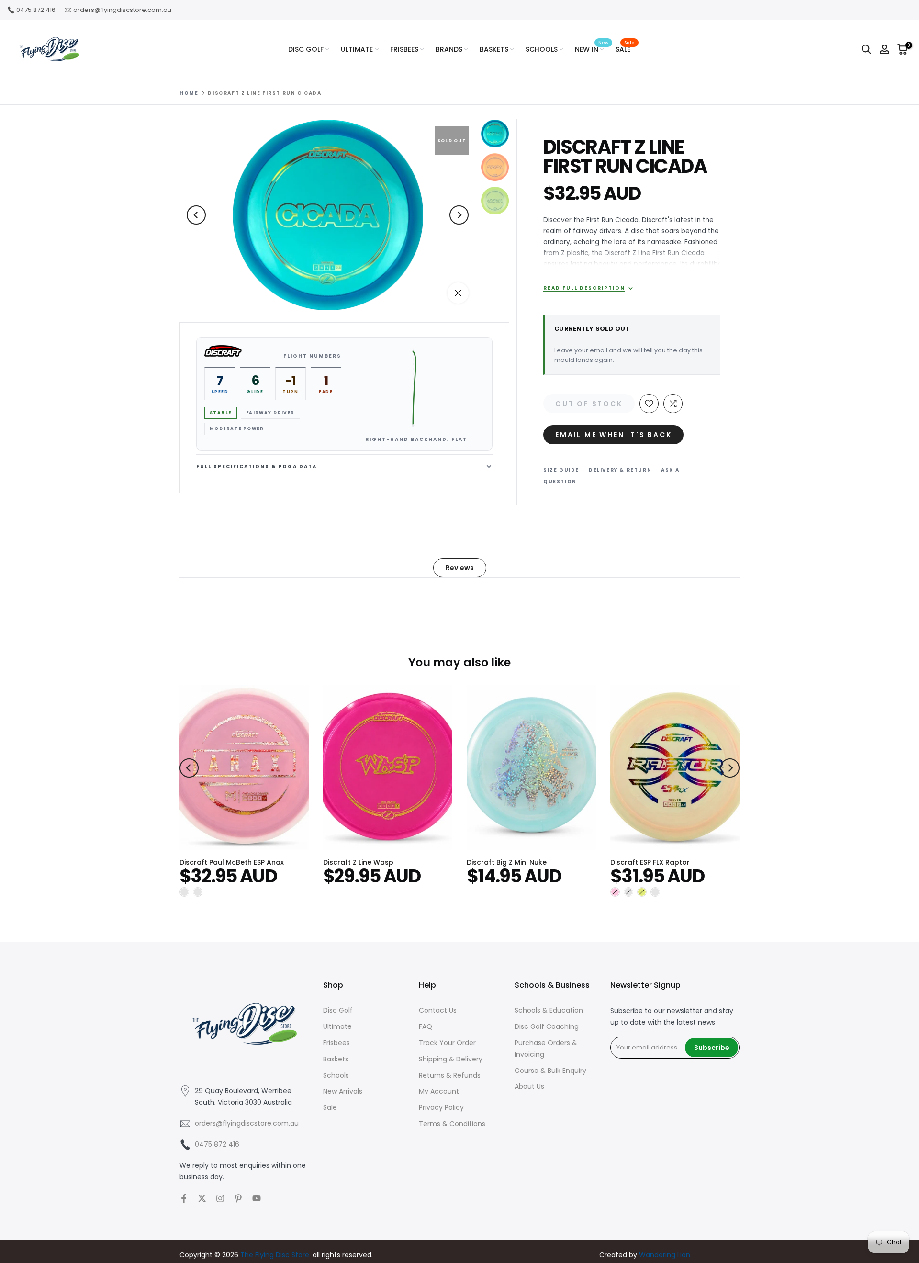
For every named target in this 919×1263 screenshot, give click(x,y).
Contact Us (438, 1010)
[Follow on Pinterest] (238, 1198)
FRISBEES (404, 49)
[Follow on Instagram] (220, 1198)
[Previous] (196, 215)
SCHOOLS (542, 49)
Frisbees (336, 1043)
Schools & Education (549, 1010)
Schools (336, 1075)
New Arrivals (342, 1091)
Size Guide (561, 470)
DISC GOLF (306, 49)
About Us (529, 1086)
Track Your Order (447, 1043)
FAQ (425, 1026)
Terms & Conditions (452, 1123)
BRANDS (449, 49)
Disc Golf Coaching (547, 1026)
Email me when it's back (613, 435)
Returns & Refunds (450, 1075)
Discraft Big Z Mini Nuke (507, 862)
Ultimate (337, 1026)
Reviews (460, 568)
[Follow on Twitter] (202, 1198)
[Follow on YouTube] (256, 1198)
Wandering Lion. (665, 1255)
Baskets (335, 1059)
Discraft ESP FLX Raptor (650, 862)
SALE (625, 49)
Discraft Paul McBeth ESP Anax (231, 862)
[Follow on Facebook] (183, 1198)
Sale (330, 1107)
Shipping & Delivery (450, 1059)
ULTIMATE (357, 49)
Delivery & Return (620, 470)
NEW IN (591, 49)
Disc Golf (338, 1010)
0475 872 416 (36, 9)
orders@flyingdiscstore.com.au (122, 9)
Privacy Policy (441, 1107)
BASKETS (494, 49)
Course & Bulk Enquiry (550, 1070)
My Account (439, 1091)
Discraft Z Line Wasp (358, 862)
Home (188, 93)
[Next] (459, 215)
